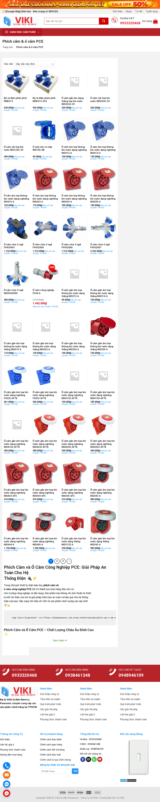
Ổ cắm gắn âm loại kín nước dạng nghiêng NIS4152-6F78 (16, 444)
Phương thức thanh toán (12, 749)
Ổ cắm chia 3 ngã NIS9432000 (13, 292)
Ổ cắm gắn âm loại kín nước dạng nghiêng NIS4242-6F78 (74, 444)
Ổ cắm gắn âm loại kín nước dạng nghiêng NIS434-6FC (45, 492)
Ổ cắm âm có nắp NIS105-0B (42, 148)
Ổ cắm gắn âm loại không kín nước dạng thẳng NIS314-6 (101, 293)
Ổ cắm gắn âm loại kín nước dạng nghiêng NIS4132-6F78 (74, 395)
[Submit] (103, 21)
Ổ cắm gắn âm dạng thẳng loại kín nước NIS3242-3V (73, 101)
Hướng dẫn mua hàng (11, 754)
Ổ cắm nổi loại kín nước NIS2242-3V (100, 100)
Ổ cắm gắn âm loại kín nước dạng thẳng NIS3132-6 (74, 541)
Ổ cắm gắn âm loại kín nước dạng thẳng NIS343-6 (102, 541)
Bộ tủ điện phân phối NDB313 (15, 100)
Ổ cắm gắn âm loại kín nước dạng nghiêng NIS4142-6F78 (102, 395)
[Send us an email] (88, 759)
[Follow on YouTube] (99, 759)
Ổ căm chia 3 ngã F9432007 (100, 246)
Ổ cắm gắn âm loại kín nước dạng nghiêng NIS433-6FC (16, 492)
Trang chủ (7, 47)
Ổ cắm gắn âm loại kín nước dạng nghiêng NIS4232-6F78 (45, 444)
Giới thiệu (117, 11)
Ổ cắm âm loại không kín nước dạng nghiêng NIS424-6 (74, 198)
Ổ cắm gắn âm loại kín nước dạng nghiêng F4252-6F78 (45, 395)
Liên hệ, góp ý (7, 744)
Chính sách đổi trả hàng (52, 749)
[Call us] (94, 759)
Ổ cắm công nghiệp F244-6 (43, 292)
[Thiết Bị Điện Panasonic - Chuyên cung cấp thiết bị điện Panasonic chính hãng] (20, 21)
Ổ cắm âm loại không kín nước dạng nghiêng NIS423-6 (45, 198)
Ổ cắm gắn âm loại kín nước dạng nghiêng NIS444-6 (16, 541)
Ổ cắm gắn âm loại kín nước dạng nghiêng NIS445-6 (45, 541)
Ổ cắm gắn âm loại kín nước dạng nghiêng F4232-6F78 (16, 395)
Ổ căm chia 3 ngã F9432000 (42, 246)
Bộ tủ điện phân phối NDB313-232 (44, 100)
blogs (129, 11)
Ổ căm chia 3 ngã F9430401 (13, 246)
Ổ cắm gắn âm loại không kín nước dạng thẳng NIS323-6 (44, 346)
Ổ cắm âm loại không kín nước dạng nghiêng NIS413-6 (74, 150)
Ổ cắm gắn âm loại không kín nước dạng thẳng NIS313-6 (73, 293)
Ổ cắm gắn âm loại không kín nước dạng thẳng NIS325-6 (101, 346)
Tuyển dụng (152, 11)
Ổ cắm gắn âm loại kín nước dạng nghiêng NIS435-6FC (74, 492)
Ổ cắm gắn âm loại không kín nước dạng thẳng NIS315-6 (15, 346)
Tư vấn (138, 11)
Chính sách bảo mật (50, 754)
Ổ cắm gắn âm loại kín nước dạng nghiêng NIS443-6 (102, 492)
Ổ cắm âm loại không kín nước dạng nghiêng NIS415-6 (16, 198)
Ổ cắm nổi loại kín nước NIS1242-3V (13, 148)
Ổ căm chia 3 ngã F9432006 (71, 246)
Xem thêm (58, 640)
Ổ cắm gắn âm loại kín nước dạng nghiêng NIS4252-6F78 (102, 444)
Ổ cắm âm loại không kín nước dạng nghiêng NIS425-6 (102, 198)
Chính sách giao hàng (51, 744)
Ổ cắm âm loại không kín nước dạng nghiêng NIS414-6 (102, 150)
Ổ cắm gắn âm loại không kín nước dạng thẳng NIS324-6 (73, 346)
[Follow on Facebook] (82, 759)
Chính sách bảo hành (51, 739)
